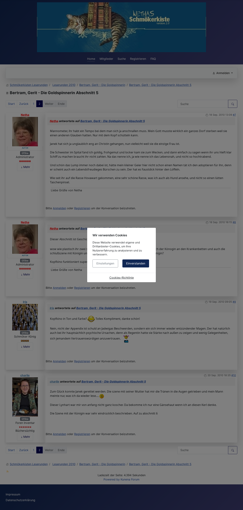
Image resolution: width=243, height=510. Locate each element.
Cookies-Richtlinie (121, 277)
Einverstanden (135, 263)
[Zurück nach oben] (236, 503)
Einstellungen (105, 263)
